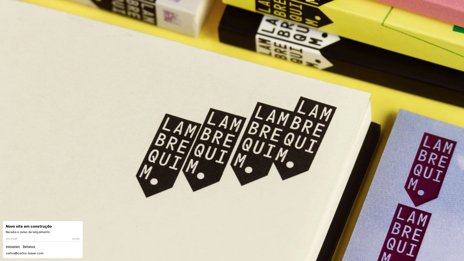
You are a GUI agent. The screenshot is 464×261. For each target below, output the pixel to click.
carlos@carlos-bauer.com (25, 253)
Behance (29, 246)
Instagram (13, 246)
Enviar (76, 238)
